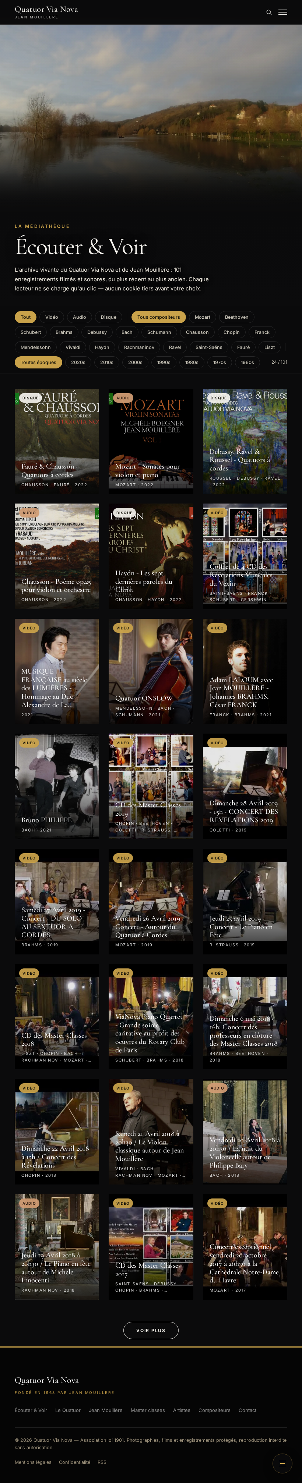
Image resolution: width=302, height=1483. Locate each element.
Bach (127, 332)
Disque (108, 317)
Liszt (269, 347)
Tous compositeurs (158, 317)
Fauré (243, 347)
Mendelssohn (36, 347)
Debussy (97, 332)
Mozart (202, 317)
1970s (219, 362)
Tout (26, 317)
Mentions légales (33, 1462)
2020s (78, 362)
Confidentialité (74, 1462)
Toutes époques (38, 362)
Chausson (197, 332)
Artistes (181, 1410)
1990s (164, 362)
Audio (79, 317)
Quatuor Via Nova (46, 12)
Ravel (175, 347)
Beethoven (237, 317)
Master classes (148, 1410)
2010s (106, 362)
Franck (262, 332)
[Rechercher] (268, 12)
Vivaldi (73, 347)
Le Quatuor (68, 1410)
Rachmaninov (139, 347)
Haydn (102, 347)
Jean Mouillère (106, 1410)
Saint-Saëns (209, 347)
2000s (135, 362)
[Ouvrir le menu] (283, 12)
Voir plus (150, 1330)
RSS (102, 1462)
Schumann (159, 332)
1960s (247, 362)
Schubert (31, 332)
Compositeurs (215, 1410)
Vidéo (51, 317)
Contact (247, 1410)
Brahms (64, 332)
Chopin (232, 332)
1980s (192, 362)
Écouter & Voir (31, 1410)
